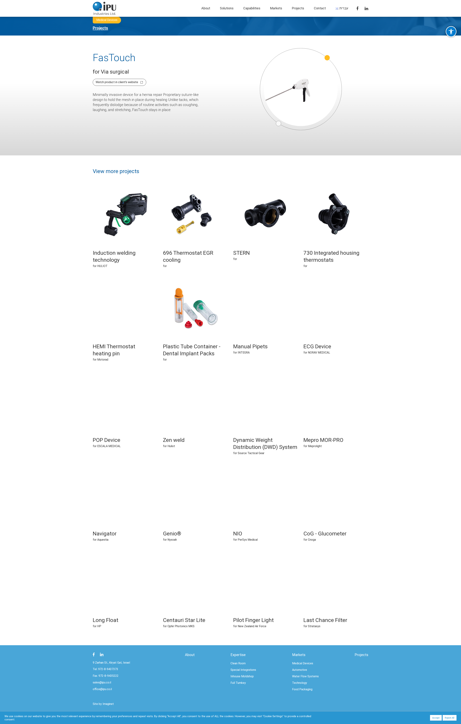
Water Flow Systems (305, 676)
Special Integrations (243, 670)
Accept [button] (436, 717)
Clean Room (238, 663)
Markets (276, 8)
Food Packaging (302, 689)
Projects (298, 8)
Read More (125, 221)
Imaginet (108, 704)
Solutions (227, 8)
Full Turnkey (238, 683)
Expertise (238, 655)
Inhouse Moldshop (242, 676)
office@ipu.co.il (102, 689)
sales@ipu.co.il (102, 682)
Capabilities (251, 8)
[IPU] (104, 8)
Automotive (299, 670)
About (205, 8)
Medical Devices (302, 663)
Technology (299, 683)
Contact (320, 8)
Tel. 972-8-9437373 (105, 669)
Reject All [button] (449, 717)
